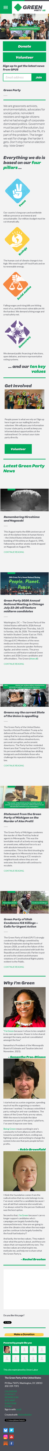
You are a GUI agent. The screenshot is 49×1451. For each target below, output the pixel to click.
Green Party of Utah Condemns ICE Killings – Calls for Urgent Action (21, 923)
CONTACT (10, 1394)
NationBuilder (25, 1414)
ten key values (38, 368)
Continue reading (14, 552)
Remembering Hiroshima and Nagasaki (22, 519)
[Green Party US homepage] (29, 7)
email (18, 1409)
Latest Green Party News (24, 468)
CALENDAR (11, 1391)
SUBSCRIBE (11, 1403)
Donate (24, 46)
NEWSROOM (11, 1397)
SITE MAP (10, 1400)
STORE (8, 1406)
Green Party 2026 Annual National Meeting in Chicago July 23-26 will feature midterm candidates (24, 605)
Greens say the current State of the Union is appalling (24, 714)
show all (33, 658)
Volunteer (24, 57)
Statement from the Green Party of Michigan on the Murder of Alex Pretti (22, 817)
